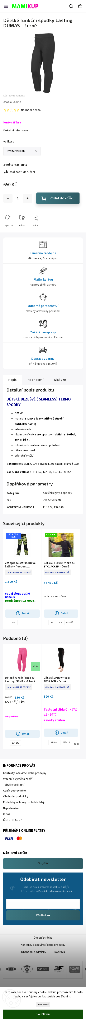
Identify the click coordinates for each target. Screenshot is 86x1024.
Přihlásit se (43, 915)
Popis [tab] (12, 379)
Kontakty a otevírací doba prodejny (43, 945)
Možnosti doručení (22, 172)
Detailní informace (15, 130)
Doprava (59, 952)
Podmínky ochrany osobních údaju (24, 802)
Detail (25, 613)
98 (52, 622)
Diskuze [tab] (60, 379)
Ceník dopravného (14, 791)
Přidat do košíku (62, 198)
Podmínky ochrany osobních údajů (55, 891)
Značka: (12, 102)
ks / (43, 863)
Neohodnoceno (31, 110)
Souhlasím (43, 1014)
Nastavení (43, 1004)
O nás (6, 814)
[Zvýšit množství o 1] (27, 198)
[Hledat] (71, 6)
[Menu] (6, 6)
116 (13, 622)
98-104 (54, 742)
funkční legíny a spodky (57, 493)
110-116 (66, 742)
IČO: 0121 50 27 (12, 820)
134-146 (58, 507)
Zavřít (76, 232)
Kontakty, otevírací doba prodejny (24, 773)
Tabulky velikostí (13, 785)
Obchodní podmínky (15, 796)
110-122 (47, 507)
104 (60, 622)
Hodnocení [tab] (36, 379)
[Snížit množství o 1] (8, 198)
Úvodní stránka (43, 938)
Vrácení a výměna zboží (17, 779)
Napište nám (11, 808)
